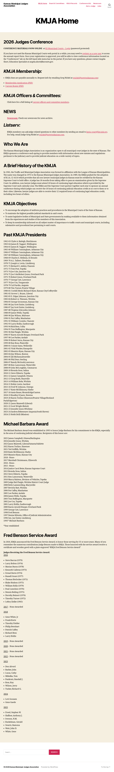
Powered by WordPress (49, 767)
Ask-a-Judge (90, 6)
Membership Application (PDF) (19, 83)
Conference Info (85, 3)
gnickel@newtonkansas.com (85, 78)
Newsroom (97, 3)
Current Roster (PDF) (14, 86)
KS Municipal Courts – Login (57, 48)
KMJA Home (42, 3)
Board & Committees (56, 3)
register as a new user (92, 53)
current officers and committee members (51, 102)
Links (99, 6)
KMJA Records (72, 3)
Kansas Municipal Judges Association (16, 5)
